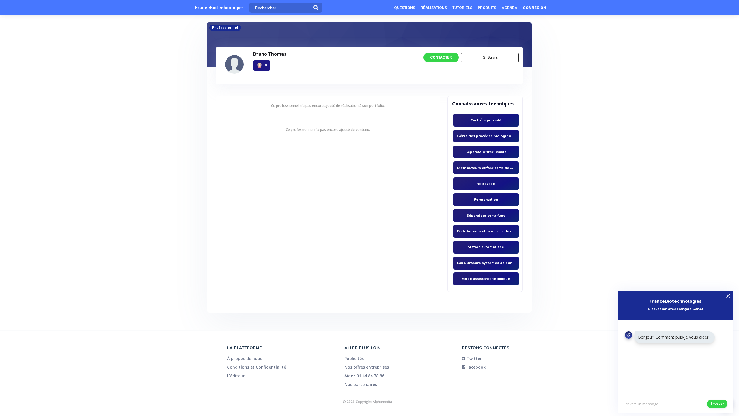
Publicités (354, 358)
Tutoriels (462, 7)
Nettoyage (486, 183)
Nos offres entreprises (366, 367)
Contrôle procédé (486, 120)
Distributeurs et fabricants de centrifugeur (486, 231)
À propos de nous (244, 358)
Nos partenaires (360, 384)
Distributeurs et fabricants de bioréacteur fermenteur (486, 168)
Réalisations (434, 7)
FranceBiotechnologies (219, 8)
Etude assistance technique (486, 278)
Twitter (473, 358)
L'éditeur (236, 375)
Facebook (475, 367)
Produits (487, 7)
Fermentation (486, 199)
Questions (404, 7)
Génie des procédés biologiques (486, 136)
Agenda (509, 7)
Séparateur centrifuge (485, 215)
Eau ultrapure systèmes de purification (486, 263)
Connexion (534, 7)
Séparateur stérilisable (486, 152)
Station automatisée (486, 247)
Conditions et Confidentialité (256, 367)
